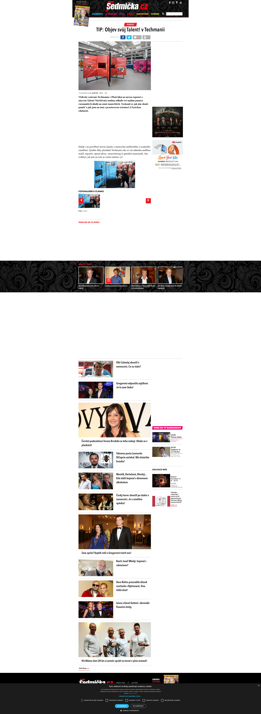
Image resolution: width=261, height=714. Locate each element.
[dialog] (130, 698)
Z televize (111, 14)
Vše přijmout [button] (122, 706)
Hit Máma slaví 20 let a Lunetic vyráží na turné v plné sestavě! (114, 661)
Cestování (142, 14)
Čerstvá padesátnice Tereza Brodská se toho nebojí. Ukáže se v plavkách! (114, 443)
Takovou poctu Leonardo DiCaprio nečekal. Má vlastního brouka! (132, 457)
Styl (121, 14)
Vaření (155, 14)
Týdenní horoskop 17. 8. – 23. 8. (176, 479)
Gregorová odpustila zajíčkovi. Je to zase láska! (132, 385)
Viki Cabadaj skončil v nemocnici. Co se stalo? (128, 364)
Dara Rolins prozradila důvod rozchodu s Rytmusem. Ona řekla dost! (131, 586)
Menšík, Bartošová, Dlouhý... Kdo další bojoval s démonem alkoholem (132, 478)
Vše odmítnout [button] (138, 706)
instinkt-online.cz (174, 485)
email (139, 37)
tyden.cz (174, 505)
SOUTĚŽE (134, 683)
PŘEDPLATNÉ (120, 683)
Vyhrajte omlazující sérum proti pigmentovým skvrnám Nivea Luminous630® (176, 497)
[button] (130, 696)
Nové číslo (81, 3)
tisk (148, 37)
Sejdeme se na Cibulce (175, 450)
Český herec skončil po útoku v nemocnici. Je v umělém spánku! (132, 499)
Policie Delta (176, 436)
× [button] (258, 685)
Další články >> (84, 668)
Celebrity (97, 14)
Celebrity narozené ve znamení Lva (116, 286)
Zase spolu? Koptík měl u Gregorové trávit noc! (106, 553)
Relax (130, 14)
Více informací (133, 693)
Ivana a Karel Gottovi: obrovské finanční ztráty (132, 605)
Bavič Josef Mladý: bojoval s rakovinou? (131, 563)
